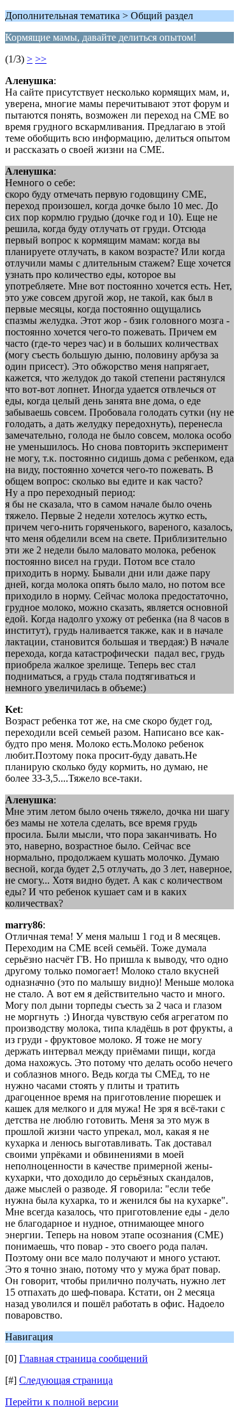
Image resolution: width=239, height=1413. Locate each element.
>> (41, 59)
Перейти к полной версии (62, 1401)
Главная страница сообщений (83, 1358)
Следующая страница (66, 1380)
